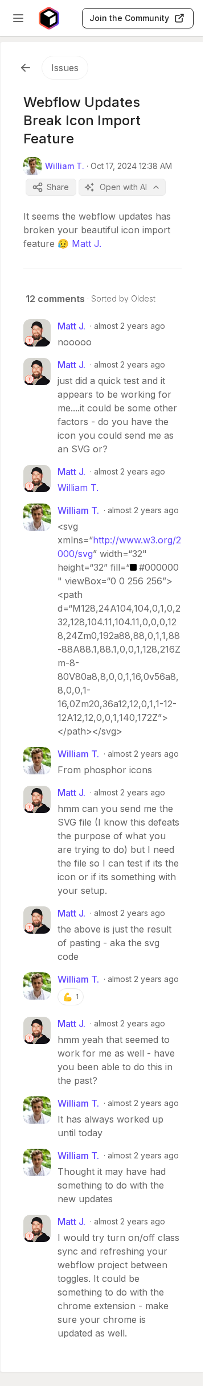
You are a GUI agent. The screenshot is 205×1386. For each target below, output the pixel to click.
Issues (65, 67)
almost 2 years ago (129, 326)
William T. (78, 487)
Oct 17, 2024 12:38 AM (131, 166)
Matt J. (86, 243)
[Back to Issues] (25, 67)
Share (58, 187)
